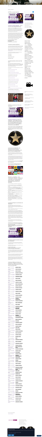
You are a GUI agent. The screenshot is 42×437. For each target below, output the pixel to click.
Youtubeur (30, 76)
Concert (30, 47)
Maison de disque (28, 55)
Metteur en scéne (28, 58)
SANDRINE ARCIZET (28, 67)
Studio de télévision (28, 71)
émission (26, 77)
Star (29, 68)
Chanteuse (27, 47)
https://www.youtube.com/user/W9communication (15, 73)
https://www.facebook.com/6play (13, 83)
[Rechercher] (33, 12)
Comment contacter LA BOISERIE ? (28, 26)
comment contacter (12, 119)
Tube (33, 72)
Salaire (26, 67)
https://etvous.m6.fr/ (10, 50)
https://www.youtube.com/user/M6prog (14, 80)
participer (28, 59)
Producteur (31, 62)
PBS (13, 156)
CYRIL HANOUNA (30, 50)
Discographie (30, 52)
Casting (26, 46)
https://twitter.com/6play (12, 84)
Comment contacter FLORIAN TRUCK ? (28, 27)
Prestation (27, 62)
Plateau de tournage (29, 60)
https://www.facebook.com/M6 (13, 76)
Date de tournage (28, 51)
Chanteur (29, 46)
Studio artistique (28, 70)
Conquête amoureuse (29, 48)
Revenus (26, 64)
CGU (10, 5)
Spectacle (26, 68)
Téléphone (29, 74)
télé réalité (26, 75)
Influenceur (27, 54)
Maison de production (29, 56)
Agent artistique (28, 43)
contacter (26, 50)
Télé (25, 74)
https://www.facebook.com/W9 (13, 69)
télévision (29, 75)
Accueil (8, 5)
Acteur (26, 40)
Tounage (26, 72)
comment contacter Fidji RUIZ (13, 12)
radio (30, 63)
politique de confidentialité (13, 433)
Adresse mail (27, 42)
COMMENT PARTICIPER (14, 2)
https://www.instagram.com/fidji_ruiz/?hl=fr (15, 92)
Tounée (29, 72)
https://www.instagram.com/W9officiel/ (15, 72)
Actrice (28, 40)
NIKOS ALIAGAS (26, 59)
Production (27, 63)
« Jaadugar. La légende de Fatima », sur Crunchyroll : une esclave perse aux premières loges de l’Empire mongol (29, 95)
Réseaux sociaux (28, 66)
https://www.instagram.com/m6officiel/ (15, 79)
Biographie (30, 44)
